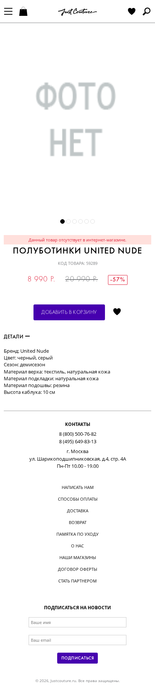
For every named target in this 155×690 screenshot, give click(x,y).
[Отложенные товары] (131, 12)
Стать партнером (77, 581)
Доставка (77, 510)
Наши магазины (77, 557)
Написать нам (78, 487)
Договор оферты (77, 569)
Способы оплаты (77, 499)
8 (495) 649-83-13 (77, 441)
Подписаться (77, 658)
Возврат (78, 522)
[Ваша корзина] (24, 12)
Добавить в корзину (69, 312)
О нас (77, 546)
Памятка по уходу (77, 534)
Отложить (117, 312)
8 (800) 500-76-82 (77, 433)
